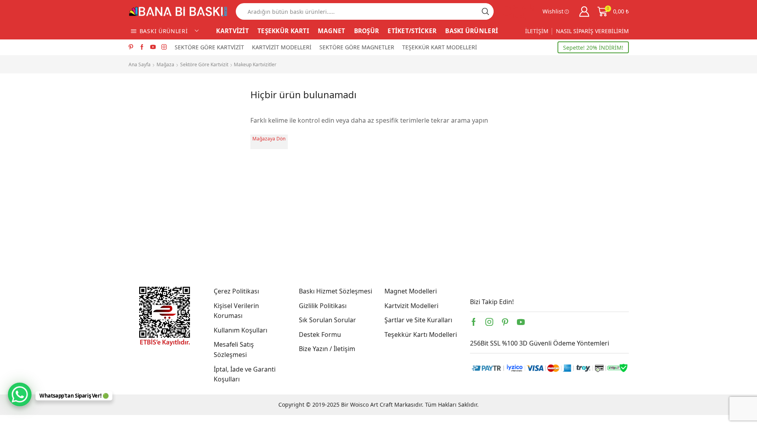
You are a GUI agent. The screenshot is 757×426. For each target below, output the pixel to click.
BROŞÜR (366, 31)
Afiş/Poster (144, 107)
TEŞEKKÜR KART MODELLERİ (439, 47)
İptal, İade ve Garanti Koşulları (245, 374)
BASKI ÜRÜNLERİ (471, 31)
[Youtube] (153, 47)
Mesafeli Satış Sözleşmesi (234, 349)
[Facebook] (142, 47)
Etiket (136, 160)
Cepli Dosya (145, 147)
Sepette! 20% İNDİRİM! (593, 47)
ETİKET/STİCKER (412, 31)
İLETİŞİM (536, 31)
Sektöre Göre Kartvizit (204, 64)
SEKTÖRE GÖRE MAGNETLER (356, 47)
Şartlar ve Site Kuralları (418, 320)
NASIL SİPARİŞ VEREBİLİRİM (592, 31)
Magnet (139, 187)
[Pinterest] (131, 47)
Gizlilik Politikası (323, 305)
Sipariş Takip (523, 11)
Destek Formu (320, 334)
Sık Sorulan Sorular (327, 320)
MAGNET (331, 31)
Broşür (138, 134)
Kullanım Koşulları (240, 330)
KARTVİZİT (232, 31)
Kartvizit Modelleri (411, 305)
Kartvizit (140, 174)
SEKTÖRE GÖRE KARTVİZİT (209, 47)
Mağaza (165, 64)
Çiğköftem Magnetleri (161, 200)
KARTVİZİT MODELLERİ (281, 47)
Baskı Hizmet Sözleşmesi (335, 291)
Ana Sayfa (140, 64)
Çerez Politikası (236, 291)
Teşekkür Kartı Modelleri (420, 334)
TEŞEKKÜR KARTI (283, 31)
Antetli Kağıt (146, 120)
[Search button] (485, 11)
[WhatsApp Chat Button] (20, 394)
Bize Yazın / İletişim (327, 348)
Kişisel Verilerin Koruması (236, 310)
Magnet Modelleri (410, 291)
